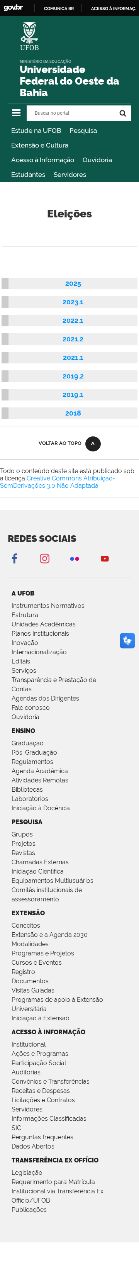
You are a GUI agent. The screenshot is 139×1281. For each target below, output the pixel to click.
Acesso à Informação (42, 160)
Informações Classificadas (49, 1118)
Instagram (44, 558)
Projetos (24, 843)
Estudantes (28, 174)
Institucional (29, 1044)
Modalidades (30, 944)
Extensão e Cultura (39, 145)
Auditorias (26, 1072)
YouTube (104, 558)
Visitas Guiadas (33, 990)
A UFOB (23, 593)
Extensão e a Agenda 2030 (50, 934)
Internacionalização (39, 652)
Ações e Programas (40, 1053)
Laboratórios (30, 799)
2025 (73, 283)
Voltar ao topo (60, 443)
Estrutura (25, 615)
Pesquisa (83, 130)
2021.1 (73, 357)
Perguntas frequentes (42, 1137)
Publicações (29, 1209)
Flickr (74, 558)
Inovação (25, 642)
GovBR (13, 8)
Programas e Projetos (43, 953)
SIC (16, 1128)
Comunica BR (59, 8)
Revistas (23, 853)
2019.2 (73, 376)
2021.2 (73, 339)
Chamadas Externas (40, 862)
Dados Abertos (33, 1146)
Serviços (24, 670)
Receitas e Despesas (41, 1090)
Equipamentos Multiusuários (52, 880)
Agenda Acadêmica (40, 771)
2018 (73, 413)
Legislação (27, 1172)
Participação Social (39, 1063)
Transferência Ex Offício (55, 1160)
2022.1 (73, 320)
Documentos (30, 981)
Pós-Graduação (34, 752)
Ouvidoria (97, 160)
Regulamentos (32, 761)
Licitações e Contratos (43, 1100)
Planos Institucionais (40, 633)
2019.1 (73, 394)
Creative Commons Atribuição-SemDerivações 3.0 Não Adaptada (57, 482)
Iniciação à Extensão (41, 1018)
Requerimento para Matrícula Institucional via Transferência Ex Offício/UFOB (57, 1191)
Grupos (22, 834)
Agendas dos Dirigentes (45, 698)
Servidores (70, 174)
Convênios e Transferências (51, 1081)
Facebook (14, 558)
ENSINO (23, 731)
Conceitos (26, 925)
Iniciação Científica (38, 871)
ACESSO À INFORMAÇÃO (48, 1032)
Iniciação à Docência (41, 808)
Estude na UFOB (36, 130)
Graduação (28, 743)
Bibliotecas (27, 789)
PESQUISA (27, 822)
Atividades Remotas (40, 780)
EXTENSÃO (28, 913)
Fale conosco (31, 707)
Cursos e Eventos (37, 962)
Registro (23, 972)
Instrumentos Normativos (48, 605)
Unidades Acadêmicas (44, 624)
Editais (21, 661)
